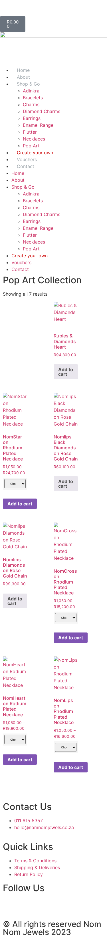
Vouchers (21, 262)
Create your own (29, 255)
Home (17, 173)
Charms (31, 104)
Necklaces (34, 139)
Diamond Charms (41, 111)
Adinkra (31, 91)
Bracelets (33, 97)
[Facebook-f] (7, 7)
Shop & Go (28, 84)
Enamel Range (38, 125)
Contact (25, 166)
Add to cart (65, 372)
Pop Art (31, 249)
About (18, 180)
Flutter (30, 132)
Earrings (32, 118)
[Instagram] (23, 7)
